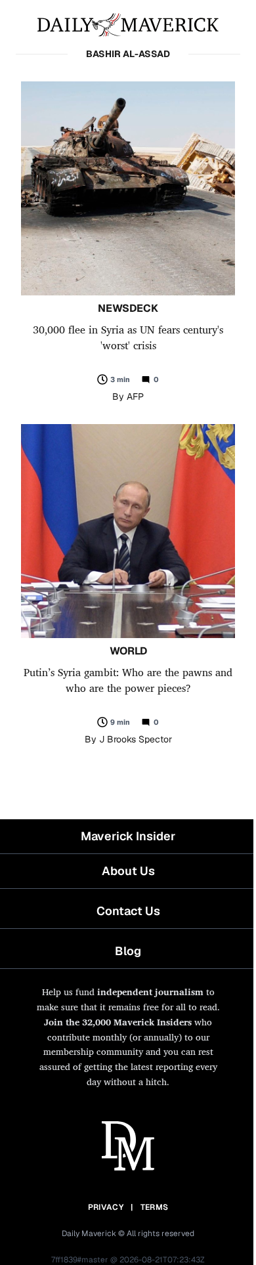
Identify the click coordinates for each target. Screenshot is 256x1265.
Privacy (105, 1207)
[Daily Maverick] (128, 24)
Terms (154, 1207)
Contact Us (128, 910)
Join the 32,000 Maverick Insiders (118, 1021)
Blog (128, 950)
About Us (128, 870)
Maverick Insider (128, 836)
